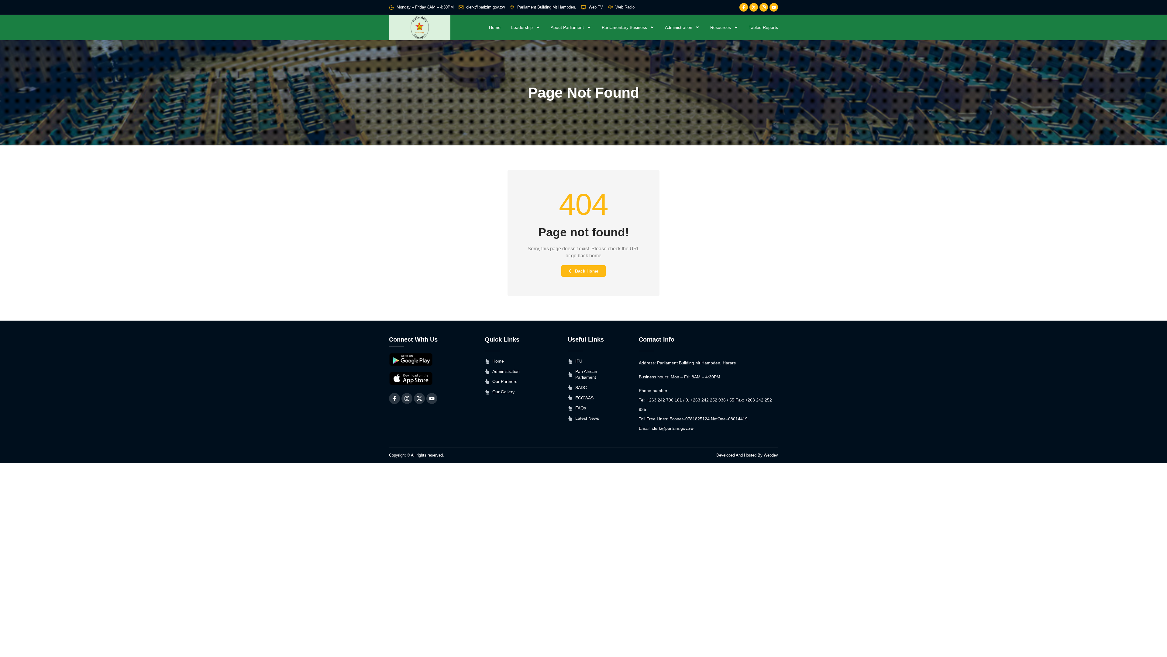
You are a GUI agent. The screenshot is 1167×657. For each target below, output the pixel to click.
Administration (678, 27)
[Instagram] (763, 7)
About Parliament (567, 27)
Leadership (522, 27)
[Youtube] (773, 7)
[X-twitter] (753, 7)
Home (495, 27)
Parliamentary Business (624, 27)
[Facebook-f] (743, 7)
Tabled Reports (763, 27)
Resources (720, 27)
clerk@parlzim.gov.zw (673, 428)
